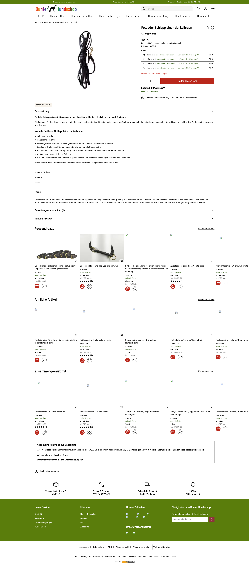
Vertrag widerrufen (161, 547)
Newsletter (39, 518)
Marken (83, 518)
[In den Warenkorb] (37, 286)
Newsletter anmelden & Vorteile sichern (190, 514)
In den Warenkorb (187, 80)
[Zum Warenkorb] (212, 8)
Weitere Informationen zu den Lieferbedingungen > (60, 459)
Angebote (84, 527)
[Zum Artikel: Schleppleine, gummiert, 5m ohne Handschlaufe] (147, 322)
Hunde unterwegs (50, 22)
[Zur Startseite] (56, 9)
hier (174, 556)
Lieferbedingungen (43, 522)
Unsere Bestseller (88, 514)
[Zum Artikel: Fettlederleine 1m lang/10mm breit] (192, 322)
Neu (82, 522)
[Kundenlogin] (205, 8)
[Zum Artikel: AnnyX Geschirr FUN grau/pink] (102, 394)
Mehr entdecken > (206, 228)
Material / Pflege (43, 218)
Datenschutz (98, 547)
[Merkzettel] (198, 8)
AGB (110, 547)
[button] (207, 28)
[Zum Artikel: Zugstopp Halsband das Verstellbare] (192, 248)
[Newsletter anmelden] (211, 519)
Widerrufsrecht (122, 547)
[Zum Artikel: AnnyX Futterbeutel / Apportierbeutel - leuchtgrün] (147, 394)
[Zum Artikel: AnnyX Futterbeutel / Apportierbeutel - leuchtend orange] (192, 394)
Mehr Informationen (49, 471)
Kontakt (38, 514)
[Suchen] (145, 8)
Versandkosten (162, 43)
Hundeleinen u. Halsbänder (68, 22)
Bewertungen (50, 210)
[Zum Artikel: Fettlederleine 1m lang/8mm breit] (102, 322)
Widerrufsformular (141, 547)
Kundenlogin (40, 527)
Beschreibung (42, 111)
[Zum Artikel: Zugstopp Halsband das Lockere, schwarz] (102, 248)
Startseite (38, 22)
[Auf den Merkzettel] (212, 28)
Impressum (84, 547)
